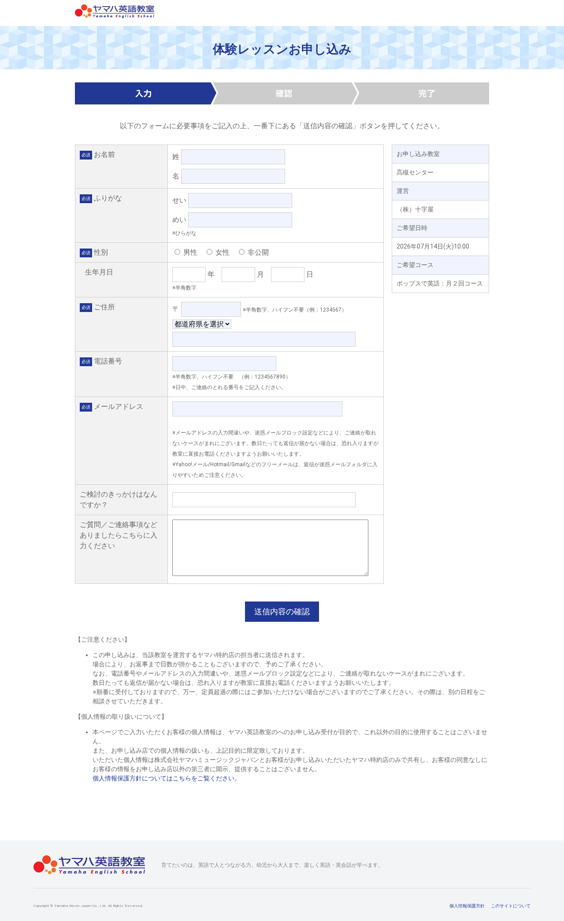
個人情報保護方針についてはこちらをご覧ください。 (167, 778)
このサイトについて (511, 905)
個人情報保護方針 (467, 905)
